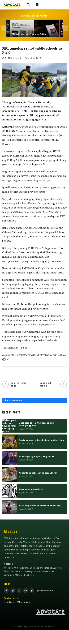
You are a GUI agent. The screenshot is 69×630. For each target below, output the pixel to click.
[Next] (65, 28)
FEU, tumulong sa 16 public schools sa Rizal (32, 50)
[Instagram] (12, 590)
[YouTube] (25, 590)
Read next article (45, 384)
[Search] (28, 5)
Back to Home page (18, 384)
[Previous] (3, 28)
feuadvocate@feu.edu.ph (17, 602)
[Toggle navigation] (37, 4)
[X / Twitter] (19, 590)
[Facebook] (6, 590)
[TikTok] (32, 590)
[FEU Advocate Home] (12, 5)
